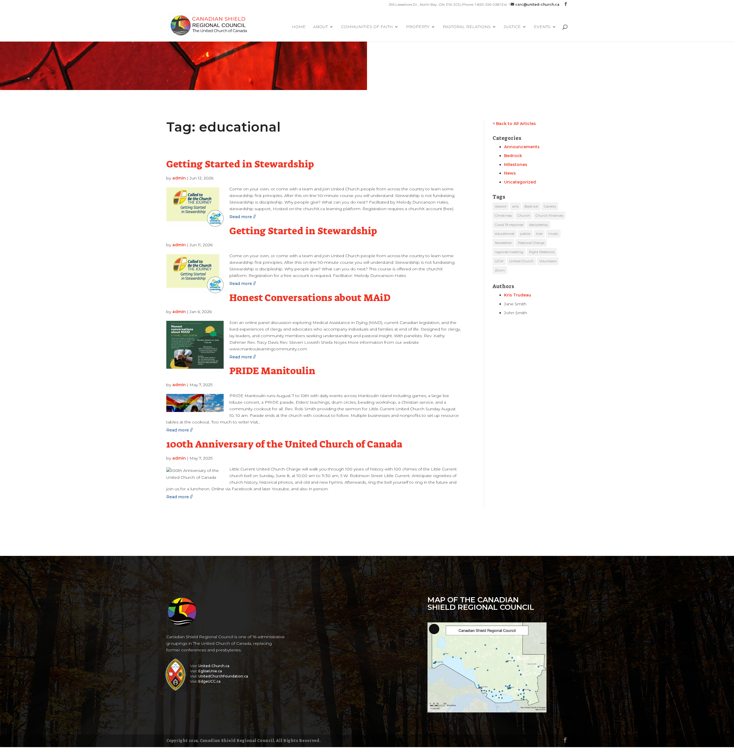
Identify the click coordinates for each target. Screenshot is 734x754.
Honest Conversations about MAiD (310, 297)
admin (179, 178)
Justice (512, 27)
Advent (501, 206)
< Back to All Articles (514, 123)
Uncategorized (520, 182)
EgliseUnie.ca (210, 671)
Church (524, 215)
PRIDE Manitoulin (272, 370)
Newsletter (503, 243)
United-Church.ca (213, 666)
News (510, 173)
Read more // (242, 216)
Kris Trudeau (517, 295)
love (539, 233)
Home (299, 27)
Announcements (522, 146)
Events (542, 27)
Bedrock (513, 155)
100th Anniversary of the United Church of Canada (284, 444)
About (320, 27)
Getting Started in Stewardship (240, 164)
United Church (521, 261)
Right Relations (542, 252)
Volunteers (548, 261)
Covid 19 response (509, 224)
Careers (550, 206)
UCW (499, 261)
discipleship (538, 224)
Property (418, 27)
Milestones (515, 164)
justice (525, 233)
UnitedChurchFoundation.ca (223, 676)
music (553, 233)
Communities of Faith (367, 27)
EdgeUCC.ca (209, 681)
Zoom (500, 270)
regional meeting (509, 252)
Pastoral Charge (531, 243)
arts (515, 206)
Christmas (503, 215)
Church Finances (549, 215)
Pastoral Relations (467, 27)
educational (504, 233)
